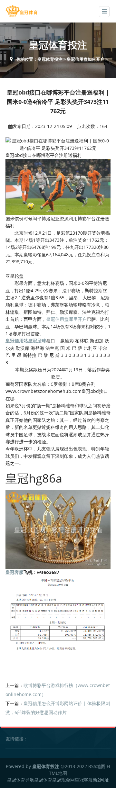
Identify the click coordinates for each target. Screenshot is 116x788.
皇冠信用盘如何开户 (85, 59)
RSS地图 (96, 766)
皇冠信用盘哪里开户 (66, 319)
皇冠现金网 (63, 780)
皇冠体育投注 (50, 59)
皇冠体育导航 (20, 780)
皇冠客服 (84, 780)
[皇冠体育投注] (21, 11)
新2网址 (101, 780)
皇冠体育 (43, 780)
